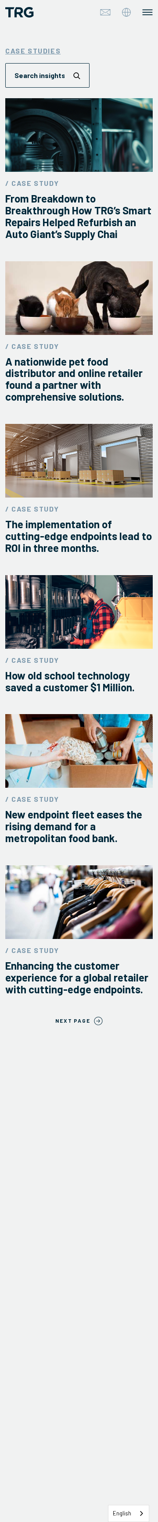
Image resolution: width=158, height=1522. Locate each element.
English (122, 1513)
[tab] (126, 12)
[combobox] (128, 1513)
